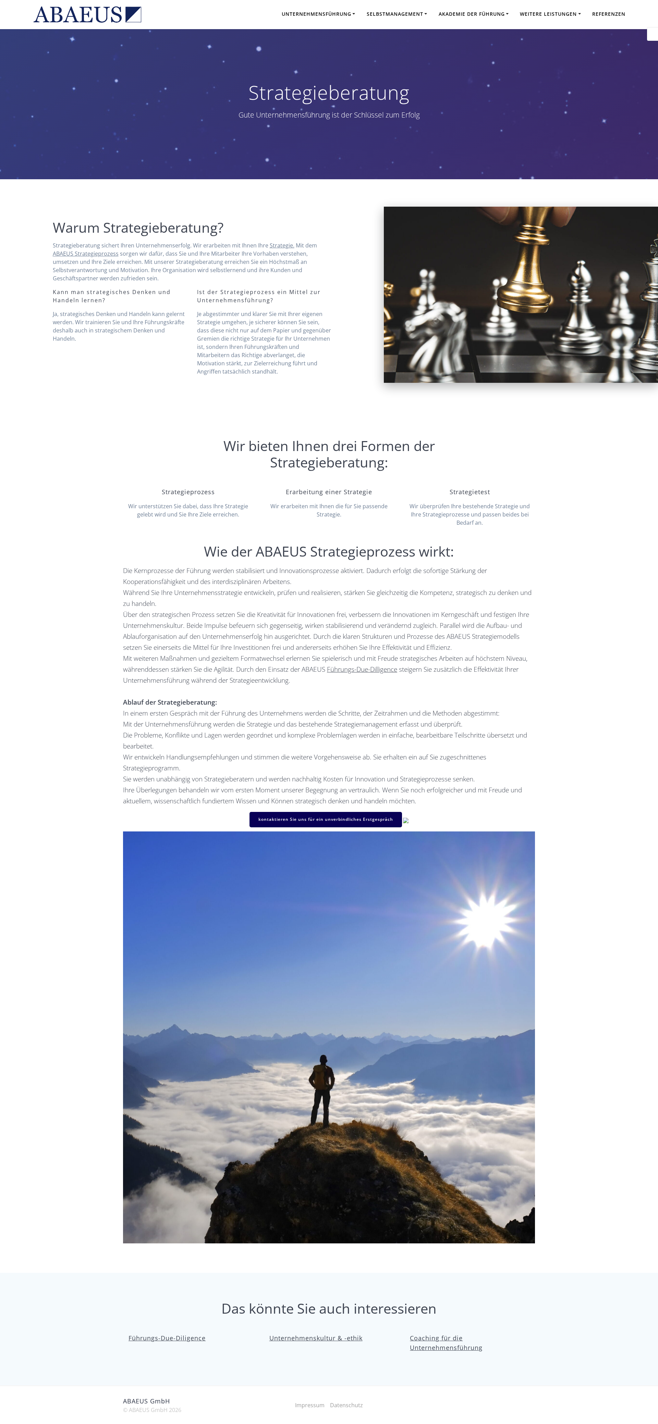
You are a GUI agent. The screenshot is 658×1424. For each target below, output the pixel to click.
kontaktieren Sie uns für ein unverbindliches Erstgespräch (325, 819)
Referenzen (608, 14)
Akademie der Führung (472, 14)
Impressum (310, 1405)
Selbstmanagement (395, 14)
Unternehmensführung (316, 14)
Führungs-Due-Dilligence (362, 669)
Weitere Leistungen (548, 14)
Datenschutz (346, 1405)
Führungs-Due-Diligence (167, 1338)
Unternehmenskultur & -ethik (316, 1338)
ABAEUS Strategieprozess (86, 253)
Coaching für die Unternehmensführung (446, 1343)
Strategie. (282, 245)
